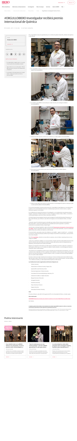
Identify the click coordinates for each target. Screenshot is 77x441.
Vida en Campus (40, 6)
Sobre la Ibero (7, 11)
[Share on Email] (23, 54)
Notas (38, 11)
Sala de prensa (60, 2)
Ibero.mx (70, 2)
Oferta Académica (6, 6)
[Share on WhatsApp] (19, 54)
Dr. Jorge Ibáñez (35, 237)
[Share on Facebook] (15, 54)
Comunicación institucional (19, 11)
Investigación (31, 6)
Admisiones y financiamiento (19, 6)
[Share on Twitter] (7, 54)
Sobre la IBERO (56, 6)
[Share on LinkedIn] (11, 54)
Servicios (48, 6)
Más (62, 6)
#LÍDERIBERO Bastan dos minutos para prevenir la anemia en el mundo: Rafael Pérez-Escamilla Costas (49, 298)
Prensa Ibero (31, 11)
